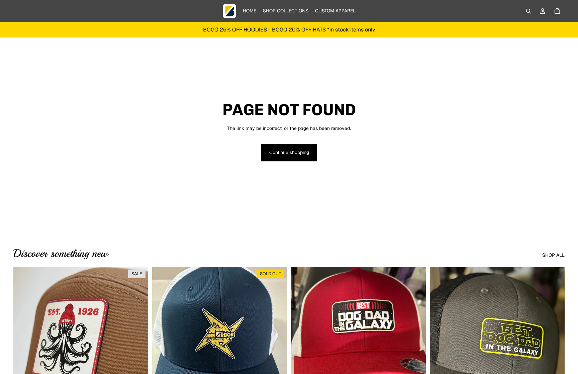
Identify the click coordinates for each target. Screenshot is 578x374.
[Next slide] (138, 351)
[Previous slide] (23, 351)
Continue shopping (289, 152)
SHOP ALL (553, 255)
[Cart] (557, 11)
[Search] (528, 11)
